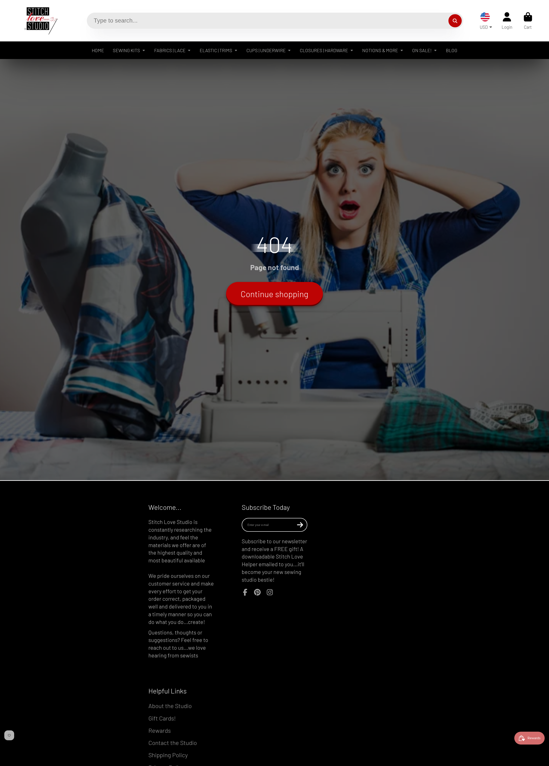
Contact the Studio (172, 742)
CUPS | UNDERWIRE (266, 50)
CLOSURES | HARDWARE (324, 50)
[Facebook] (245, 592)
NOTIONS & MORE (380, 50)
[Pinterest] (257, 592)
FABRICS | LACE (170, 50)
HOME (98, 50)
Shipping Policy (168, 754)
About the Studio (170, 705)
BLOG (451, 50)
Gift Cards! (162, 718)
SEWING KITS (126, 50)
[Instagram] (269, 592)
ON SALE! (422, 50)
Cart (528, 20)
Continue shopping (274, 294)
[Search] (455, 20)
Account (507, 20)
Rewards (159, 730)
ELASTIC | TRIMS (216, 50)
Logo (38, 20)
